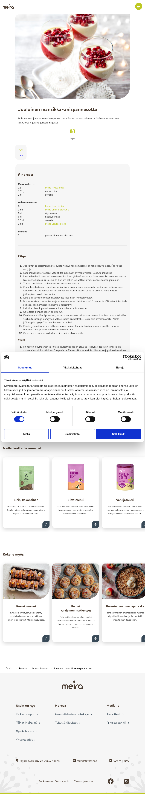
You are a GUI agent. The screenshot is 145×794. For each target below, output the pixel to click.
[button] (138, 6)
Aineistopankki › (118, 722)
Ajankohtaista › (26, 731)
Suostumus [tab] (25, 367)
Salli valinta (72, 433)
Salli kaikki (118, 433)
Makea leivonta (40, 668)
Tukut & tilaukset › (67, 722)
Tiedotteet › (115, 714)
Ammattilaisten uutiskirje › (73, 714)
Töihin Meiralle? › (28, 722)
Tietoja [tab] (120, 367)
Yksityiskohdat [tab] (72, 367)
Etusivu (9, 668)
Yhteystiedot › (26, 739)
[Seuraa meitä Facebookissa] (111, 781)
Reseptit (23, 668)
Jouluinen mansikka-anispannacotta (73, 668)
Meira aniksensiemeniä (57, 209)
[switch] (55, 419)
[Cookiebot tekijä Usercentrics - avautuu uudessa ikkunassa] (125, 357)
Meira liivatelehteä (55, 187)
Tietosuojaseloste (83, 781)
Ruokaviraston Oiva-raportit (54, 781)
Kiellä (26, 433)
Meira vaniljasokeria (55, 223)
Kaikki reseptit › (27, 714)
